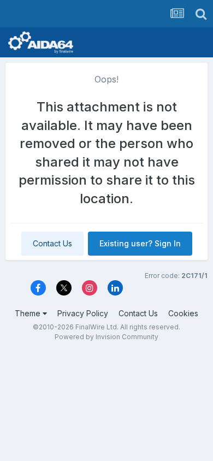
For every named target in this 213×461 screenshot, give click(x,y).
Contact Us (52, 243)
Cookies (183, 313)
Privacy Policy (82, 313)
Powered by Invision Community (106, 337)
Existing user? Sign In (140, 243)
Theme (29, 313)
